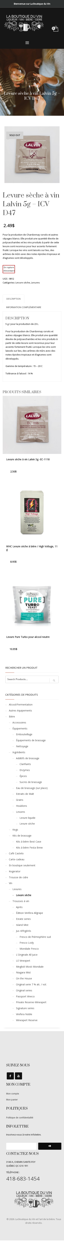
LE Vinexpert (23, 960)
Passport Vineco (25, 996)
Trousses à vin (20, 901)
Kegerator (14, 871)
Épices (23, 776)
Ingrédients (18, 752)
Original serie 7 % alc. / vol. (31, 984)
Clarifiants (25, 764)
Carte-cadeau (16, 859)
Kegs (15, 829)
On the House (24, 978)
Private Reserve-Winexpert (31, 1002)
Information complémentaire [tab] (23, 307)
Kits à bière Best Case (28, 841)
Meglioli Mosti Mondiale (30, 966)
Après (19, 907)
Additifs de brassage (27, 758)
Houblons (21, 805)
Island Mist (22, 925)
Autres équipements (20, 710)
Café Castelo (16, 853)
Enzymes (25, 770)
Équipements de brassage (31, 740)
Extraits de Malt (25, 793)
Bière (12, 716)
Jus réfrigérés (23, 931)
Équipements (19, 728)
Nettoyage (22, 746)
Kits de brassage (21, 835)
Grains (19, 799)
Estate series (23, 919)
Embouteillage (24, 734)
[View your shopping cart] (56, 29)
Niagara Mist (23, 972)
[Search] (54, 680)
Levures (35, 282)
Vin (10, 883)
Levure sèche (22, 282)
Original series (24, 990)
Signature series (25, 1008)
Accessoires (19, 722)
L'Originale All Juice (27, 954)
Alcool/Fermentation (21, 704)
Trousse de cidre (18, 877)
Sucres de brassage (31, 782)
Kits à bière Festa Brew (29, 847)
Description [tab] (13, 298)
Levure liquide (27, 817)
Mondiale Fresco (29, 948)
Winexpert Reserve (27, 1020)
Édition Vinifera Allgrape (29, 913)
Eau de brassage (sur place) (32, 788)
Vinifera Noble (24, 1014)
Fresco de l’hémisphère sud (35, 937)
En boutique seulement (22, 865)
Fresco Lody (27, 942)
